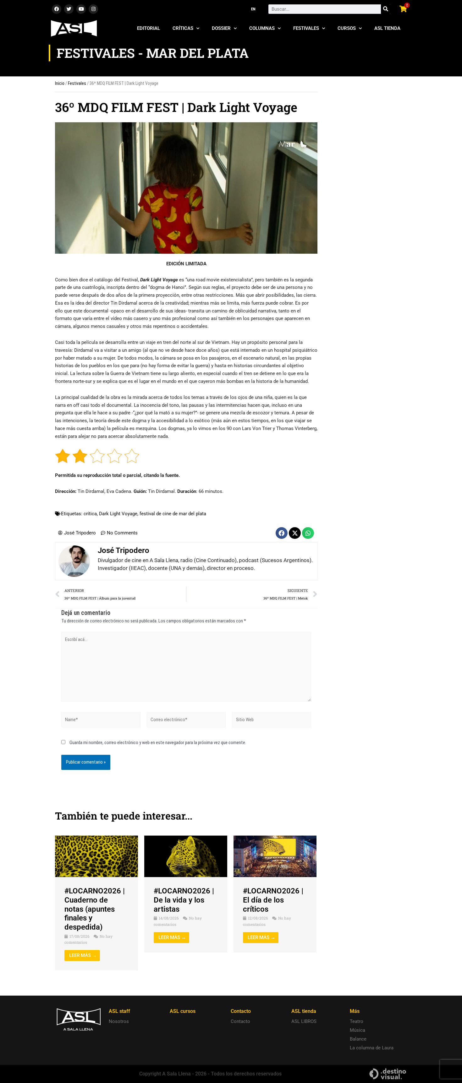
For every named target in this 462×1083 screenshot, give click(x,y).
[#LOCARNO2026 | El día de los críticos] (275, 856)
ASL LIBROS (303, 1021)
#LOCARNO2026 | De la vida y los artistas (184, 900)
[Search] (385, 9)
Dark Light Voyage (118, 514)
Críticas (183, 28)
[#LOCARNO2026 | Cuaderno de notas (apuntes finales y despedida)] (96, 856)
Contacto (240, 1021)
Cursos (347, 28)
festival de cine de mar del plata (173, 514)
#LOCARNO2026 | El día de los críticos (273, 900)
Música (357, 1030)
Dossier (221, 28)
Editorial (148, 28)
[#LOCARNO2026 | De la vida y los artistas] (185, 856)
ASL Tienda (387, 28)
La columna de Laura (371, 1048)
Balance (358, 1039)
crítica (90, 514)
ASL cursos (182, 1011)
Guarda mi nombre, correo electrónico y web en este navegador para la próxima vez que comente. (157, 742)
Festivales (306, 28)
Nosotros (119, 1021)
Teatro (356, 1021)
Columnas (262, 28)
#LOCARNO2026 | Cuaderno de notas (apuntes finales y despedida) (94, 909)
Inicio (59, 83)
